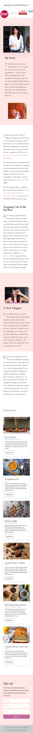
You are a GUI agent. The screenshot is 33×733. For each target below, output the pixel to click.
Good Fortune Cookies (15, 562)
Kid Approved (12, 439)
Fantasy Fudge (11, 521)
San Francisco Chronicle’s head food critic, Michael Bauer (16, 155)
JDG (25, 730)
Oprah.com (11, 193)
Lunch (18, 439)
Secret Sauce (10, 437)
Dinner (6, 439)
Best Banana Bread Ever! (16, 604)
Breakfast (7, 607)
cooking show (21, 180)
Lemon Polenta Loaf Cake (16, 646)
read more (9, 452)
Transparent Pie (12, 479)
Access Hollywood (13, 196)
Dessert (7, 481)
